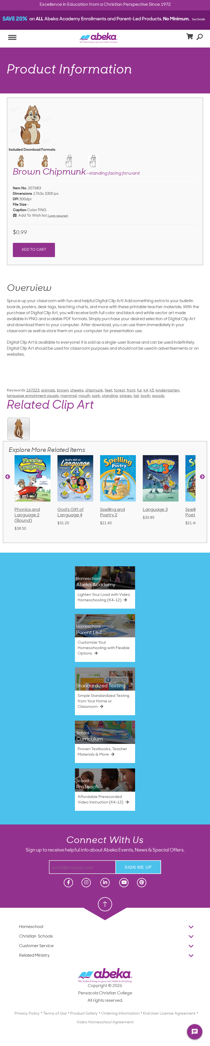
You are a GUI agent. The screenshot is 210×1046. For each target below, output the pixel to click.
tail (136, 396)
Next (202, 477)
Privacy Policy (27, 1014)
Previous (7, 477)
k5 (152, 390)
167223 (32, 390)
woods (158, 396)
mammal (68, 396)
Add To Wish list (32, 216)
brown (63, 390)
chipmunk (94, 390)
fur (139, 390)
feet (108, 390)
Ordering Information (120, 1014)
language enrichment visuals (33, 396)
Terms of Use (55, 1014)
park (96, 396)
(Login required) (58, 216)
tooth (145, 396)
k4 (146, 390)
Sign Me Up (138, 867)
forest (119, 390)
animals (48, 390)
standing (110, 396)
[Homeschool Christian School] (68, 882)
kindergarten (167, 390)
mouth (84, 396)
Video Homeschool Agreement (105, 1022)
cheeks (77, 390)
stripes (125, 396)
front (131, 390)
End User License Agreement (169, 1014)
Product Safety (84, 1014)
